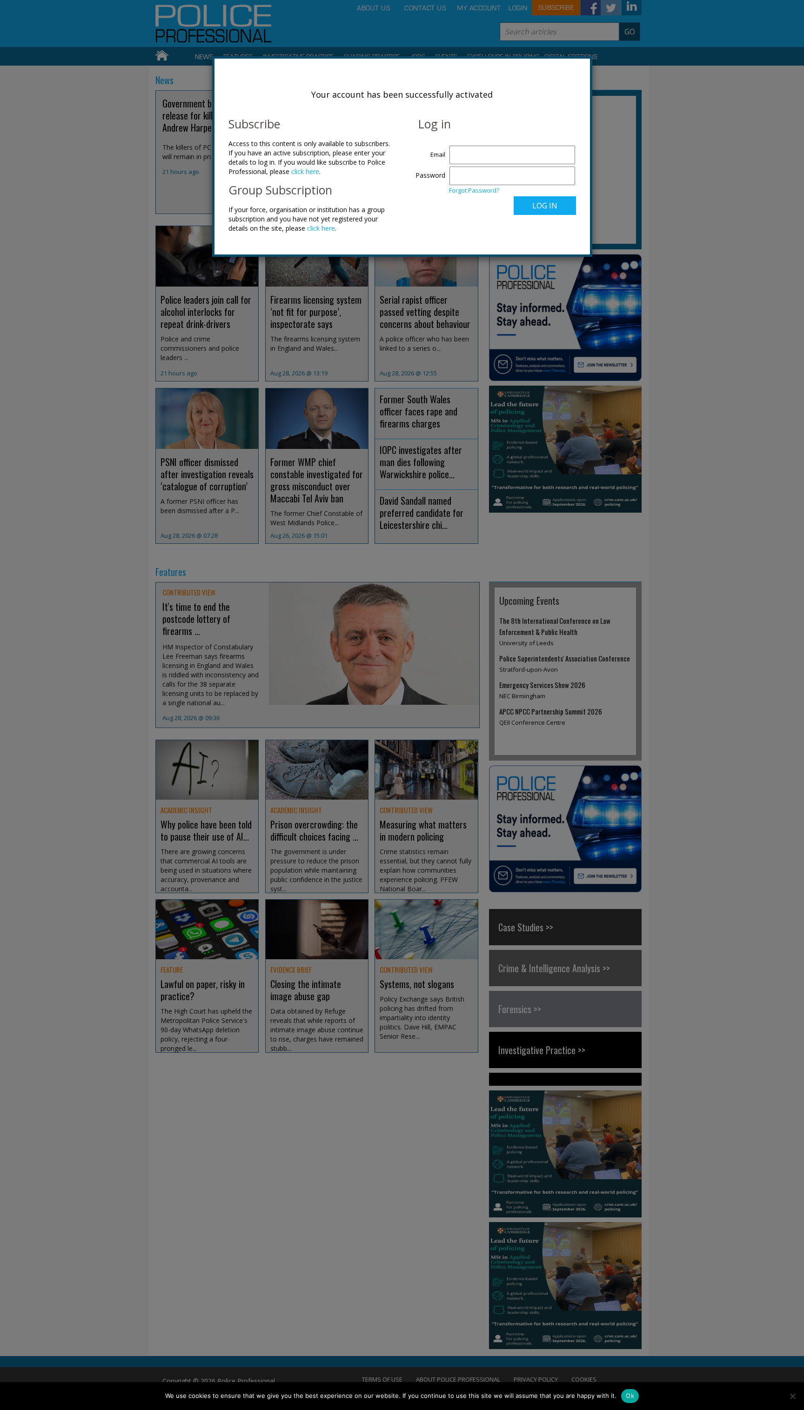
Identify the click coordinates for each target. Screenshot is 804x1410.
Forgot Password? (474, 190)
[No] (792, 1396)
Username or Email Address (428, 149)
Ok (630, 1395)
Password (430, 175)
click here (305, 171)
